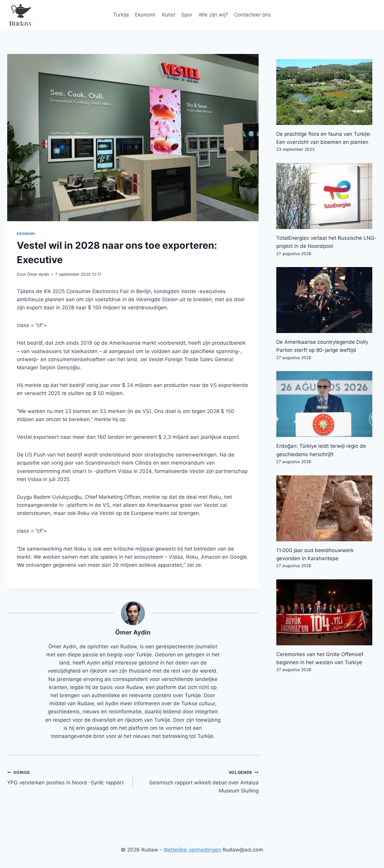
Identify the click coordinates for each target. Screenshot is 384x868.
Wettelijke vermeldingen (192, 850)
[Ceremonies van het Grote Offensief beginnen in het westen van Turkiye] (326, 612)
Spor (186, 15)
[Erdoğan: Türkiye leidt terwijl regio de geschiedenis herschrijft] (326, 404)
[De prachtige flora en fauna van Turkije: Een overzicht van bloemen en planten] (326, 92)
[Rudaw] (20, 15)
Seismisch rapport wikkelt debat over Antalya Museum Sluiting (204, 782)
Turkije (121, 15)
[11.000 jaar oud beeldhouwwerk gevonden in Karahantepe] (326, 508)
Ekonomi (145, 15)
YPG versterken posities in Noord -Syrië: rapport (65, 778)
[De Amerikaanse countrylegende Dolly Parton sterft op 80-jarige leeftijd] (326, 300)
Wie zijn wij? (213, 15)
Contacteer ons (252, 15)
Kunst (168, 15)
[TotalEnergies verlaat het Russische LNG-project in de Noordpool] (326, 196)
